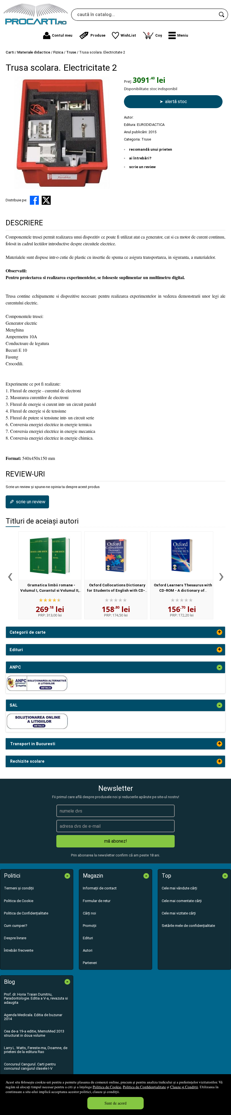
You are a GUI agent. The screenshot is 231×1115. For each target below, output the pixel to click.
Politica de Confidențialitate (144, 1086)
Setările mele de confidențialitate (188, 925)
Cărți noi (89, 913)
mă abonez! (115, 841)
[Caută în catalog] (222, 14)
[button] (178, 35)
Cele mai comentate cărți (182, 901)
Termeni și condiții (19, 888)
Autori (87, 950)
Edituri (88, 938)
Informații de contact (100, 888)
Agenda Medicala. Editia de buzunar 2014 (33, 1017)
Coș (154, 34)
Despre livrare (15, 938)
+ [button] (219, 632)
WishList (128, 35)
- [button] (219, 667)
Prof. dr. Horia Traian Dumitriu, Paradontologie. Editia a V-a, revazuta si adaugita (36, 998)
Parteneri (90, 963)
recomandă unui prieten (150, 149)
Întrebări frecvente (18, 950)
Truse (146, 139)
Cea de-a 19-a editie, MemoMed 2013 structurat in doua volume (34, 1033)
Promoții (89, 925)
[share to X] (46, 200)
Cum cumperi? (15, 925)
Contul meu (62, 35)
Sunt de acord (115, 1103)
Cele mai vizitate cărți (179, 913)
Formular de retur (96, 901)
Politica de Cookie (107, 1086)
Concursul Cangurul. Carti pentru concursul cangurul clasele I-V (30, 1066)
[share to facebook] (34, 200)
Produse (97, 35)
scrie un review (142, 167)
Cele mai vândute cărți (179, 888)
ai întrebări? (140, 158)
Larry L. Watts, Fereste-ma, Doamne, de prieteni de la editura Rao (35, 1050)
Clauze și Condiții (184, 1086)
